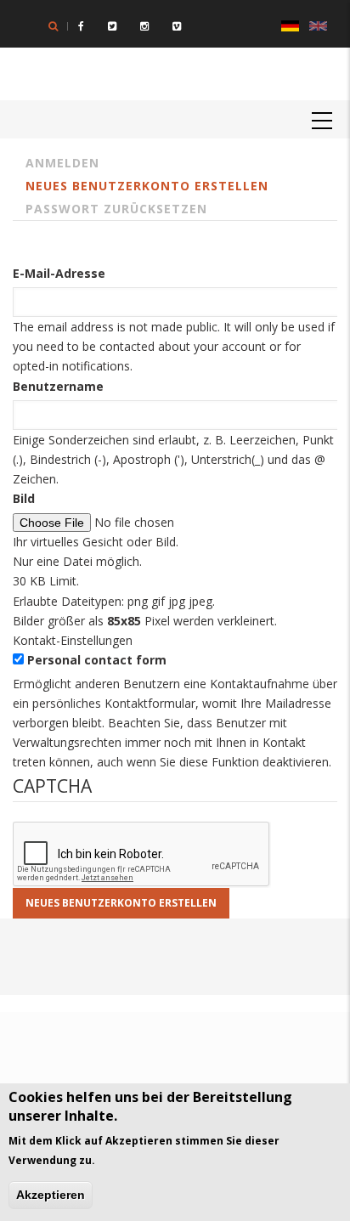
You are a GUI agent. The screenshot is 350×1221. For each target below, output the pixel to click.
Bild (24, 498)
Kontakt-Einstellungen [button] (73, 640)
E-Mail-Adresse (59, 273)
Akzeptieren (50, 1194)
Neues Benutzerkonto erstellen (146, 186)
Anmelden (62, 163)
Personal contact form (97, 660)
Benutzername (58, 386)
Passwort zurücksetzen (116, 209)
